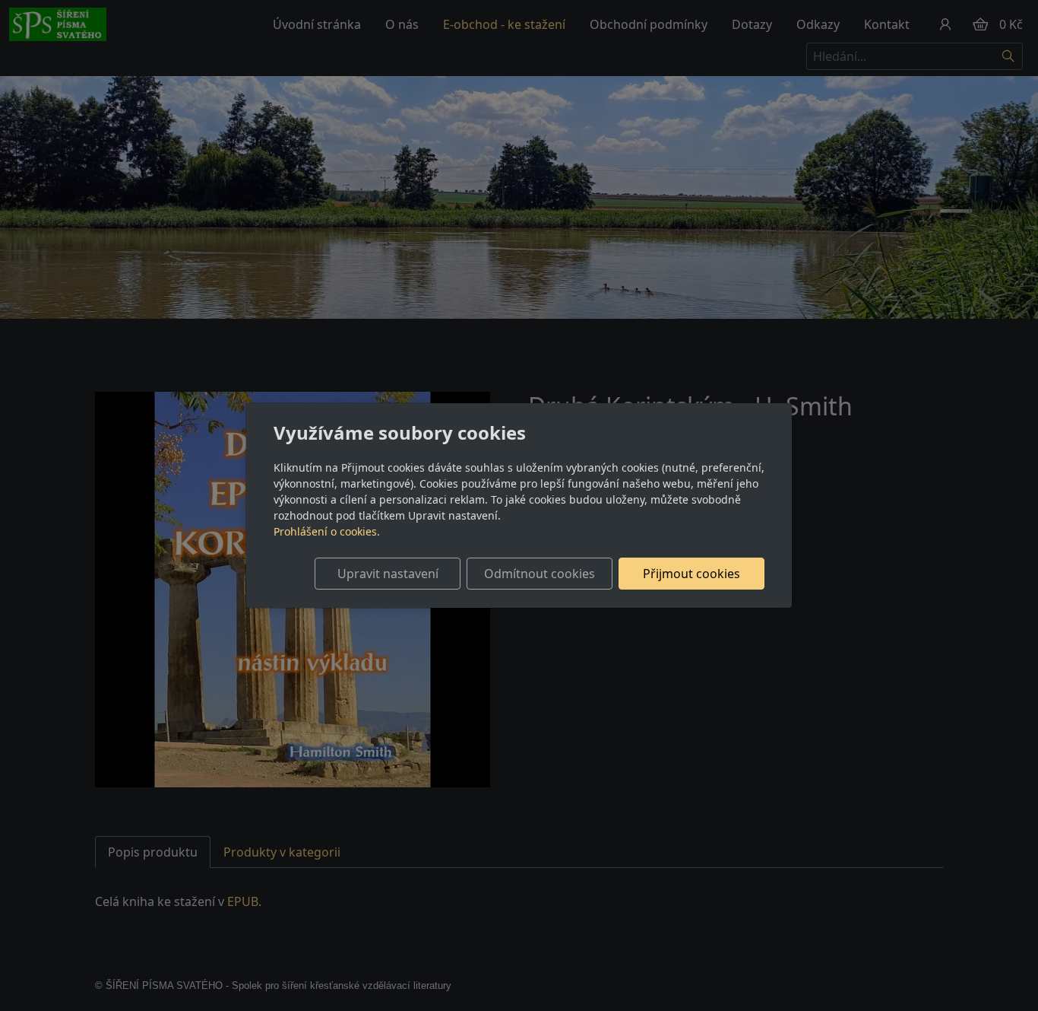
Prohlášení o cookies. (327, 531)
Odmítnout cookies (539, 573)
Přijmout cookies (691, 573)
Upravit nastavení (387, 573)
